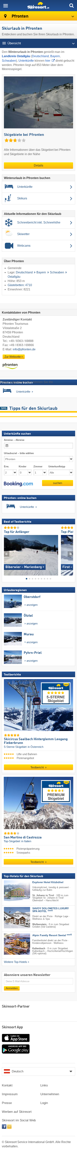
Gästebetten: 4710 (20, 285)
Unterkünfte (26, 60)
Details (38, 165)
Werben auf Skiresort (17, 1112)
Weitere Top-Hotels (15, 962)
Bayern (55, 56)
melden (59, 382)
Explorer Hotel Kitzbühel (47, 882)
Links (44, 1085)
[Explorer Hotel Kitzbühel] (11, 891)
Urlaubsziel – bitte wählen (19, 453)
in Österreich (35, 746)
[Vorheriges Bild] (6, 554)
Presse (7, 1103)
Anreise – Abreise (14, 440)
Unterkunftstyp (56, 466)
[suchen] (71, 5)
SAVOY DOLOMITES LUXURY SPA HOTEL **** (50, 910)
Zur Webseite (12, 356)
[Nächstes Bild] (70, 554)
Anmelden (12, 988)
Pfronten (19, 16)
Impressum (10, 1094)
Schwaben (9, 60)
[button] (18, 484)
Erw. (6, 466)
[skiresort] (38, 5)
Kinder (22, 466)
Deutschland (40, 56)
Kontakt (7, 1085)
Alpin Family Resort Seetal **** (52, 935)
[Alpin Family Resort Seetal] (11, 944)
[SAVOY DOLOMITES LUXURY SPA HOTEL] (11, 917)
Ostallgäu (14, 276)
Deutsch (17, 1071)
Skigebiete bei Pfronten (24, 135)
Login (44, 1103)
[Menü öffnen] (5, 5)
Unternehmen (49, 1094)
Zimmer (37, 466)
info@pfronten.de (24, 349)
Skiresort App (12, 1027)
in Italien (26, 841)
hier (47, 60)
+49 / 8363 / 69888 (21, 341)
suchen (57, 483)
